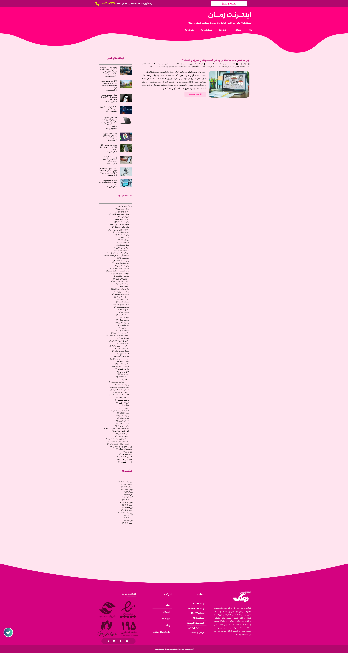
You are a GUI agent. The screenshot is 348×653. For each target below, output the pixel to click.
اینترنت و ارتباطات (121, 260)
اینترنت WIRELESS (196, 608)
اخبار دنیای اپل (122, 330)
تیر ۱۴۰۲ (128, 520)
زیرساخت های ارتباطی (119, 268)
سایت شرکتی (151, 64)
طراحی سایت (174, 64)
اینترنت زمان (198, 64)
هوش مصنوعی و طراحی (119, 214)
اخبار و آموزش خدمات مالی (118, 444)
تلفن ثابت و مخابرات (120, 431)
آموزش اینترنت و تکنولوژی (118, 253)
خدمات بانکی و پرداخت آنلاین (117, 439)
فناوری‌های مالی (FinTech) (118, 441)
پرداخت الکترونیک (121, 291)
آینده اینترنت (123, 413)
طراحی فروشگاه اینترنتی (225, 66)
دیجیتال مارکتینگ (209, 66)
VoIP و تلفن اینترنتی (120, 281)
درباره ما (222, 30)
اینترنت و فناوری (121, 266)
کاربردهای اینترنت (121, 250)
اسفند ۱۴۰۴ (127, 487)
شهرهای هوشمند (121, 307)
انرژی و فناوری (125, 462)
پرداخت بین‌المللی (116, 382)
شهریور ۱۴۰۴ (126, 502)
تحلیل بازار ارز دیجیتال (120, 410)
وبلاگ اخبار (125, 206)
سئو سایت (186, 66)
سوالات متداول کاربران (120, 273)
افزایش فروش (240, 66)
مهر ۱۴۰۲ (128, 518)
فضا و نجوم (124, 328)
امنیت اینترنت (122, 423)
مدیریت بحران (122, 320)
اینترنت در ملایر (122, 384)
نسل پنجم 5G (123, 258)
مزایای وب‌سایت (163, 64)
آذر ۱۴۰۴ (128, 495)
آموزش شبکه (123, 418)
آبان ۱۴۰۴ (127, 497)
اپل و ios (127, 451)
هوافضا (125, 405)
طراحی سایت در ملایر (157, 66)
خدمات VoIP (123, 374)
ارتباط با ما (189, 30)
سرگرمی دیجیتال (122, 400)
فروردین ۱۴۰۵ (126, 484)
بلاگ (168, 625)
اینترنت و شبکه (122, 235)
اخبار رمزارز (124, 408)
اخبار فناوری (123, 338)
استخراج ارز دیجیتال (120, 294)
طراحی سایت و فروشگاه (227, 64)
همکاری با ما (206, 30)
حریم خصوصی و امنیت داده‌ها (117, 271)
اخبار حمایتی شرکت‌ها (120, 366)
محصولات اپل (123, 286)
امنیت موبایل (123, 353)
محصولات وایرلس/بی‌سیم (118, 229)
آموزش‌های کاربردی (121, 356)
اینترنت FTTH (198, 603)
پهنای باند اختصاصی (120, 263)
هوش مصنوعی (122, 209)
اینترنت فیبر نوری (121, 392)
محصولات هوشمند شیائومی (117, 335)
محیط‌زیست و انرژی (120, 351)
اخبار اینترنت (123, 217)
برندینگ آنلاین (197, 66)
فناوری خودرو (123, 343)
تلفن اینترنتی (123, 372)
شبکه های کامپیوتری (195, 623)
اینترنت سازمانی (122, 436)
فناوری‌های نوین (122, 348)
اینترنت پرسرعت (122, 426)
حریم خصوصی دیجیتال (119, 359)
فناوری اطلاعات (122, 219)
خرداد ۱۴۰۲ (127, 523)
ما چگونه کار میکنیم (161, 632)
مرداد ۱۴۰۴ (127, 505)
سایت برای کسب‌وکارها (174, 66)
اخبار (124, 379)
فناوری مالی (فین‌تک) (120, 289)
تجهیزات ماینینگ (121, 297)
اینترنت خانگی (122, 415)
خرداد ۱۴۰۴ (127, 510)
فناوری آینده (123, 310)
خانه (251, 30)
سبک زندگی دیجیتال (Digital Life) (115, 255)
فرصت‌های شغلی (124, 449)
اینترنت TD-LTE (197, 613)
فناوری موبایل (123, 299)
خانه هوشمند (123, 242)
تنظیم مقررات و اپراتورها (119, 224)
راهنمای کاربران (122, 421)
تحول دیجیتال (122, 245)
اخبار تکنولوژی (122, 403)
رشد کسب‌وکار (212, 64)
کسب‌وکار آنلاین (124, 457)
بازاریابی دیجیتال (187, 64)
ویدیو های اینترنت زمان (121, 446)
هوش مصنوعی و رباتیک (119, 346)
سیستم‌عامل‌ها (122, 284)
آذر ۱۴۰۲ (128, 515)
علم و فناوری (123, 325)
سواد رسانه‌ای (123, 317)
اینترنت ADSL (198, 618)
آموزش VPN (123, 240)
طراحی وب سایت (197, 632)
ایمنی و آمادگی (122, 322)
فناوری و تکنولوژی (121, 232)
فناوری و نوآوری (122, 211)
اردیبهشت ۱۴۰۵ (126, 482)
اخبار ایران (124, 312)
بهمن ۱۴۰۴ (127, 489)
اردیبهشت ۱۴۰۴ (125, 513)
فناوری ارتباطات (122, 369)
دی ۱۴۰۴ (128, 492)
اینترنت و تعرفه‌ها (121, 222)
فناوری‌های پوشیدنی (120, 333)
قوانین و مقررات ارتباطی (119, 341)
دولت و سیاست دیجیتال (119, 387)
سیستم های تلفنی (196, 627)
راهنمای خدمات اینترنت (119, 390)
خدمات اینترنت (122, 377)
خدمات (238, 30)
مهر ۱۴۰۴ (127, 500)
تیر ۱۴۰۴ (127, 507)
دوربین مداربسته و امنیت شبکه (116, 428)
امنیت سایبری (122, 237)
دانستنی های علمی (121, 304)
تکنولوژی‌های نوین (121, 279)
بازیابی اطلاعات (122, 361)
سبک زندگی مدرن (121, 248)
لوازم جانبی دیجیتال (120, 227)
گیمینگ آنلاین (122, 434)
